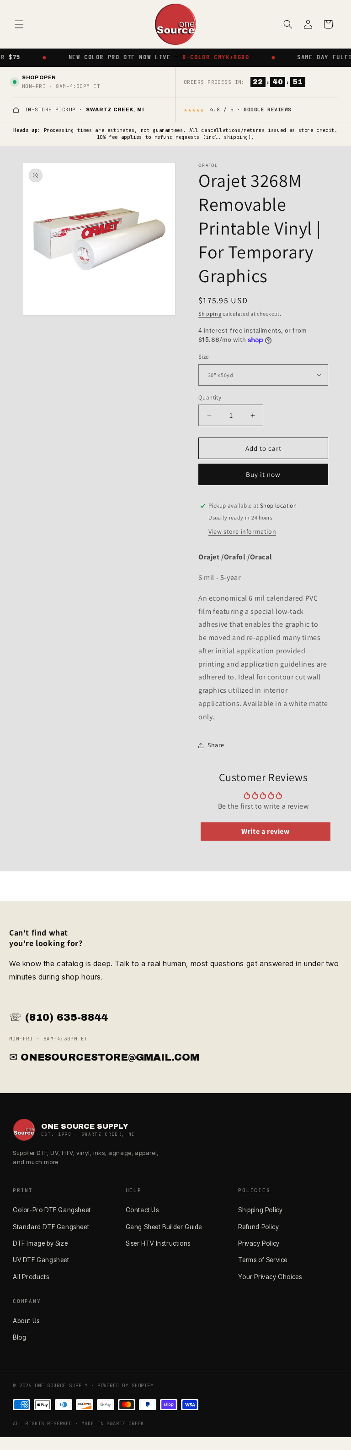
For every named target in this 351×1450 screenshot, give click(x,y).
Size (203, 357)
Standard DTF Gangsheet (51, 1227)
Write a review (265, 831)
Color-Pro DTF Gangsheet (52, 1210)
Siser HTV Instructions (158, 1243)
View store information (242, 531)
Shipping (210, 313)
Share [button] (215, 745)
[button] (19, 24)
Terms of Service (262, 1260)
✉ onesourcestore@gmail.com (104, 1057)
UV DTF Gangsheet (41, 1260)
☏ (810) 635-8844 (58, 1017)
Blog (19, 1337)
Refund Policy (258, 1227)
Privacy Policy (258, 1243)
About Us (26, 1320)
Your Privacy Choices (270, 1276)
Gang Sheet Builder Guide (164, 1227)
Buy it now (263, 474)
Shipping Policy (260, 1210)
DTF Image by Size (40, 1243)
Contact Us (142, 1210)
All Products (31, 1276)
